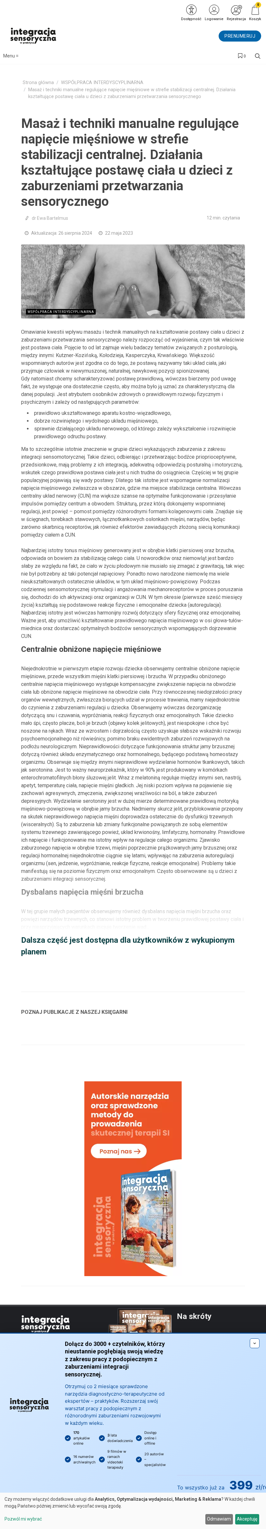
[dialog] (133, 1511)
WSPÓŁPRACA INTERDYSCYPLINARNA (102, 82)
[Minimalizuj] (255, 1343)
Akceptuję (247, 1519)
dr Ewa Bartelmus (50, 218)
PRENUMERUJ (239, 36)
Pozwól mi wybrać (23, 1519)
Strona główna (38, 82)
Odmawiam (219, 1519)
